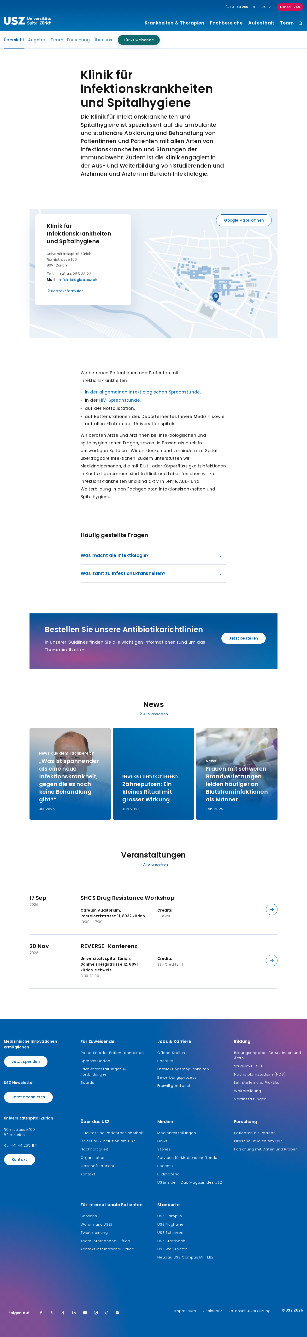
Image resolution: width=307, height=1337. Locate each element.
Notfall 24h (290, 7)
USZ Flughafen (170, 1224)
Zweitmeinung (94, 1232)
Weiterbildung (247, 1090)
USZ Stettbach (171, 1240)
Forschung (78, 40)
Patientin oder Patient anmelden (112, 1052)
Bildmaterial (169, 1174)
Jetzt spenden (26, 1061)
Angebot (37, 40)
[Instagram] (96, 1313)
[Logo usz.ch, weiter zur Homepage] (27, 22)
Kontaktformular (67, 290)
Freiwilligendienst (173, 1085)
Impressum (185, 1310)
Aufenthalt (261, 23)
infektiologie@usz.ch (78, 279)
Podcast (165, 1165)
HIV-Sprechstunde (119, 400)
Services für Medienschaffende (187, 1157)
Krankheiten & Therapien (174, 23)
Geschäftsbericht (98, 1165)
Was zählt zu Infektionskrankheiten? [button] (123, 573)
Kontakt (19, 1159)
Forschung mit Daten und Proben (266, 1149)
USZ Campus (169, 1215)
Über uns (103, 40)
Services (89, 1215)
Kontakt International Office (107, 1249)
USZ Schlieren (170, 1232)
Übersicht (14, 41)
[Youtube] (85, 1313)
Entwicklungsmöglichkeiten (183, 1068)
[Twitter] (52, 1313)
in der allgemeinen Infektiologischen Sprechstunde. (143, 392)
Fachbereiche (226, 23)
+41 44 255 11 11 (242, 7)
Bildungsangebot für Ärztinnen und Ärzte (267, 1055)
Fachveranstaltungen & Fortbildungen (103, 1071)
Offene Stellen (171, 1052)
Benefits (165, 1060)
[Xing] (63, 1313)
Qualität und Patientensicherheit (112, 1132)
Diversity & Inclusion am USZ (108, 1140)
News (162, 1140)
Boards (87, 1082)
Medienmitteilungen (176, 1132)
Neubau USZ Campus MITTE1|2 (185, 1257)
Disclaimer (212, 1310)
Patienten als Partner (254, 1132)
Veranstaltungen (250, 1098)
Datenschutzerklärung (249, 1310)
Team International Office (105, 1240)
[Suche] (300, 23)
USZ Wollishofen (172, 1249)
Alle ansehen (155, 713)
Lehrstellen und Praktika (257, 1082)
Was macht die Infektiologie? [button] (115, 555)
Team (287, 23)
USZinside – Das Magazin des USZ (189, 1182)
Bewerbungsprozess (177, 1077)
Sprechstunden (95, 1060)
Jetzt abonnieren (28, 1097)
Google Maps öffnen (244, 220)
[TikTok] (106, 1313)
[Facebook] (41, 1313)
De (263, 7)
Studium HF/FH (248, 1066)
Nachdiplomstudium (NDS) (259, 1074)
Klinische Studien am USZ (258, 1140)
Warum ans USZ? (97, 1224)
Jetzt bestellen (243, 638)
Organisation (93, 1157)
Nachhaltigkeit (94, 1149)
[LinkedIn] (74, 1313)
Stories (164, 1149)
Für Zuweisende (139, 39)
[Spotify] (117, 1313)
